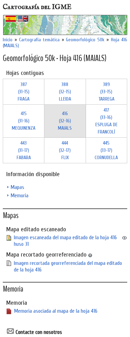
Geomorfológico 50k (85, 40)
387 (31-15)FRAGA (23, 91)
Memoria (19, 195)
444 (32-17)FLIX (65, 150)
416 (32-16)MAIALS (65, 121)
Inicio (7, 40)
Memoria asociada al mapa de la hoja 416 (55, 311)
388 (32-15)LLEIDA (65, 91)
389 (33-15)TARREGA (106, 91)
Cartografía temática (39, 40)
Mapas (17, 187)
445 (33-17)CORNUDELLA (106, 150)
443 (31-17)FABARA (24, 150)
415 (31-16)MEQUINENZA (23, 121)
